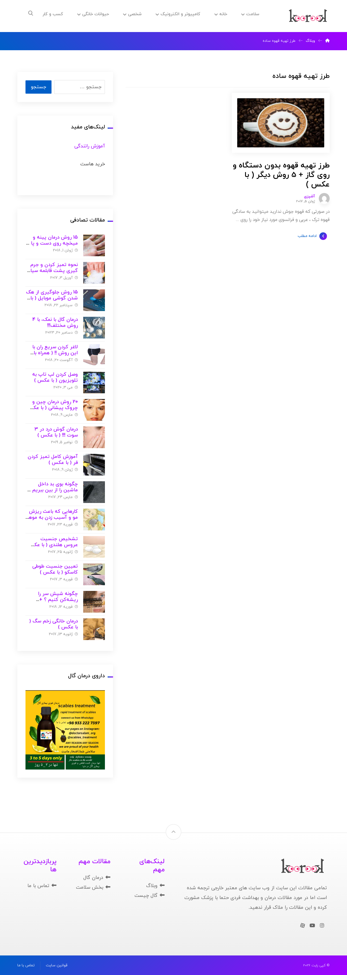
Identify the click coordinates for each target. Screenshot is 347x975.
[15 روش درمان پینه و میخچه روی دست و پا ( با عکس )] (94, 245)
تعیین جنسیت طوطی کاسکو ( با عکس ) (55, 569)
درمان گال (93, 877)
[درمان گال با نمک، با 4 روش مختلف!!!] (94, 327)
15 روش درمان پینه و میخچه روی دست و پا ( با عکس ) (53, 243)
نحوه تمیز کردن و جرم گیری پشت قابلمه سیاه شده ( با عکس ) (53, 270)
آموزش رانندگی (89, 146)
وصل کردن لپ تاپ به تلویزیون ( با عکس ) (55, 377)
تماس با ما (38, 885)
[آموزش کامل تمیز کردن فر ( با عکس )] (94, 465)
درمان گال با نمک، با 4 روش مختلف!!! (55, 322)
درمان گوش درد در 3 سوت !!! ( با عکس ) (56, 432)
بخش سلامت (89, 887)
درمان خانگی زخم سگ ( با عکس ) (53, 624)
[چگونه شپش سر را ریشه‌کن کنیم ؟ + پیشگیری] (94, 602)
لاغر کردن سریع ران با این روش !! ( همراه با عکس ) (55, 353)
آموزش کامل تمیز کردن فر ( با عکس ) (53, 459)
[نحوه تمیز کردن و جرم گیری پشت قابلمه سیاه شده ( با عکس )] (94, 273)
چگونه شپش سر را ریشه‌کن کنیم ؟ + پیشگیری (58, 599)
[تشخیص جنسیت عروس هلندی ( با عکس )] (94, 547)
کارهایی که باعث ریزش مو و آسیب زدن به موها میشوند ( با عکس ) (52, 517)
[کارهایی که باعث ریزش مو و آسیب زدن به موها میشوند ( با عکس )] (94, 519)
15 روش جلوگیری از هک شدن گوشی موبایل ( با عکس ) (52, 298)
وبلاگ (152, 885)
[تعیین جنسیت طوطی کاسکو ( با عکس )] (94, 574)
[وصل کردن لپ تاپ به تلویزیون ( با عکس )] (94, 382)
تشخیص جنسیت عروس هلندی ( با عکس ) (53, 545)
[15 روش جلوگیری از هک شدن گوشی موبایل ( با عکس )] (94, 300)
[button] (30, 13)
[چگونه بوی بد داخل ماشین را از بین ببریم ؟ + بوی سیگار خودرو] (94, 492)
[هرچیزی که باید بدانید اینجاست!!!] (308, 16)
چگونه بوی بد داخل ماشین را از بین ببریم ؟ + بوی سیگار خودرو (53, 490)
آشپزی (309, 196)
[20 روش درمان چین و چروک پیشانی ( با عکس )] (94, 410)
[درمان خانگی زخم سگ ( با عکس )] (94, 629)
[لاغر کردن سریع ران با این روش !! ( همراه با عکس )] (94, 355)
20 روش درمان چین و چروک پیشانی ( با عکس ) (52, 407)
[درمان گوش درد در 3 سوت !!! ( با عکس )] (94, 437)
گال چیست (146, 895)
